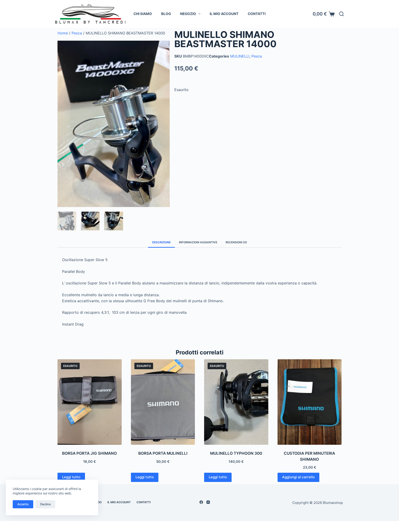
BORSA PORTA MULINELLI (162, 453)
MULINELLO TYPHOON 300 (236, 453)
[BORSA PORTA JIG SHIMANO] (89, 402)
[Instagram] (208, 502)
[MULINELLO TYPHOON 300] (236, 402)
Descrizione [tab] (161, 242)
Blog (166, 14)
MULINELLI (239, 56)
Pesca (77, 33)
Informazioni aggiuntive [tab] (198, 242)
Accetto (23, 504)
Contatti (257, 14)
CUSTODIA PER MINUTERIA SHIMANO (309, 456)
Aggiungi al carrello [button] (298, 477)
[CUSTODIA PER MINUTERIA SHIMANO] (310, 402)
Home (62, 33)
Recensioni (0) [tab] (236, 242)
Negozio (188, 14)
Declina (45, 504)
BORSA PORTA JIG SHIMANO (89, 453)
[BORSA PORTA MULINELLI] (163, 402)
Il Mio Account (224, 14)
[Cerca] (341, 14)
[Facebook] (201, 502)
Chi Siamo (142, 14)
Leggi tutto (71, 477)
